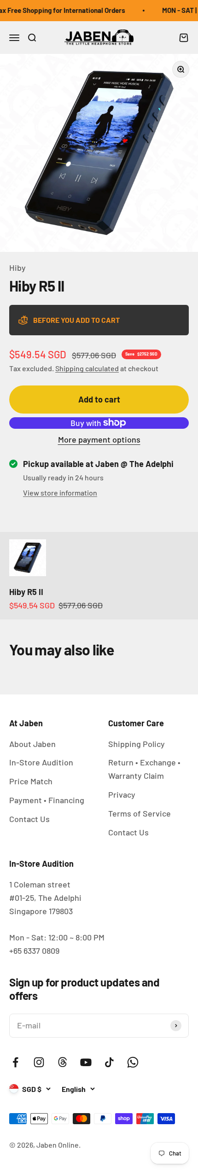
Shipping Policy (136, 744)
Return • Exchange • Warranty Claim (144, 769)
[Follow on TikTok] (109, 1062)
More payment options (99, 439)
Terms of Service (139, 813)
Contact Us (29, 819)
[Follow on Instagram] (39, 1062)
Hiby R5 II (26, 592)
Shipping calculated (87, 368)
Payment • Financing (46, 800)
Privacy (121, 794)
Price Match (30, 781)
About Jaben (32, 744)
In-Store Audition (41, 762)
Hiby (17, 268)
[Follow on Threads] (62, 1062)
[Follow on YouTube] (86, 1062)
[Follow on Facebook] (15, 1062)
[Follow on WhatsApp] (133, 1062)
